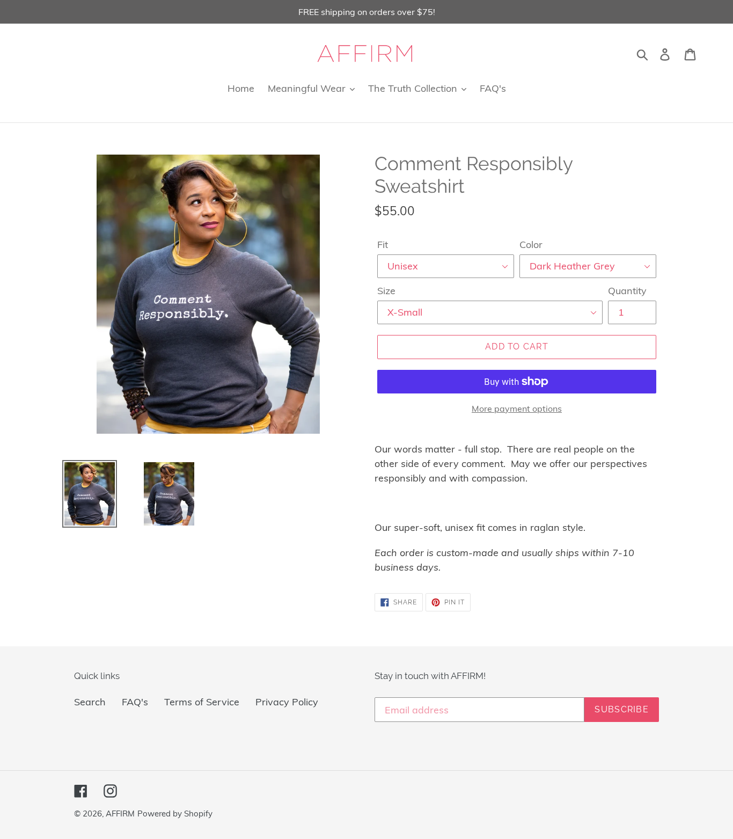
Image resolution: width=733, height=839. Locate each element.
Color (531, 244)
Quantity (627, 290)
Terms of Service (201, 702)
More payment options (517, 408)
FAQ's (135, 702)
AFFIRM (120, 813)
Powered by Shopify (174, 813)
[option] (81, 493)
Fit (382, 244)
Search (90, 702)
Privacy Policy (286, 702)
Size (386, 290)
